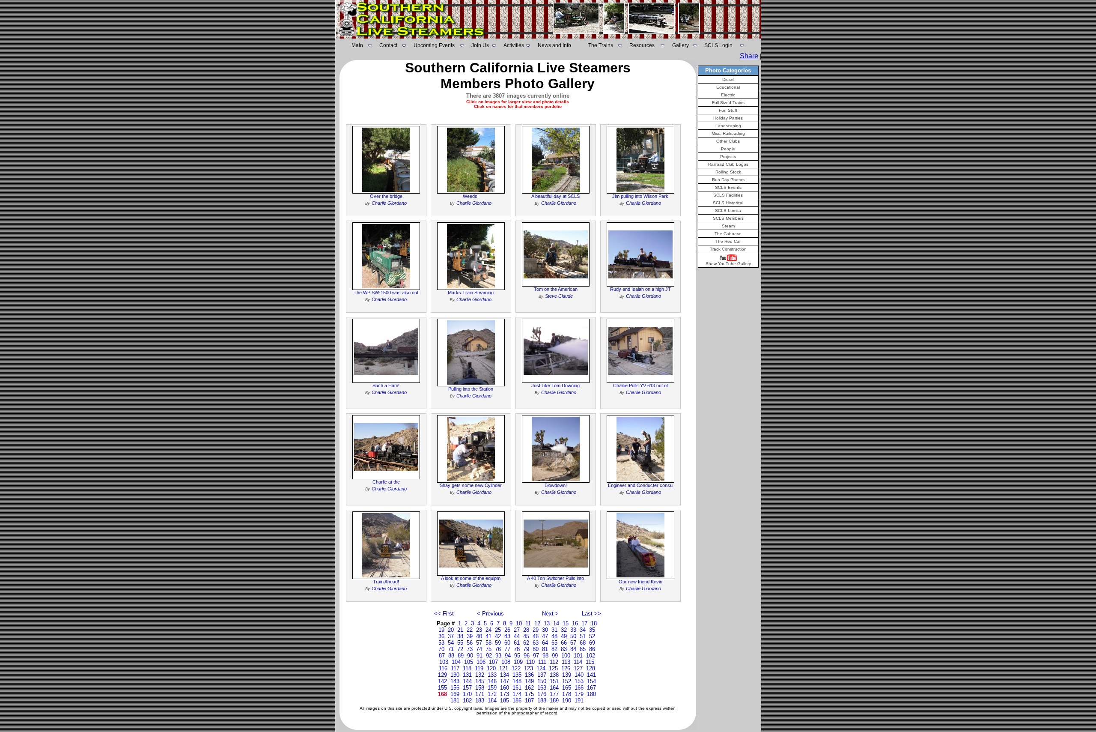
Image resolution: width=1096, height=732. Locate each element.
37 (451, 636)
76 (498, 649)
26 (507, 630)
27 (517, 630)
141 (591, 675)
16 (575, 623)
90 (470, 655)
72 (460, 649)
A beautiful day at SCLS (555, 196)
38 (460, 636)
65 (554, 642)
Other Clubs (728, 141)
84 (573, 649)
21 (460, 630)
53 (441, 642)
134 (504, 675)
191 (579, 700)
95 (517, 655)
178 (566, 694)
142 (442, 681)
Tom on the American (556, 289)
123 (528, 668)
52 (592, 636)
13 (547, 623)
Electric (728, 95)
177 (554, 694)
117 (455, 668)
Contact (388, 45)
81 (545, 649)
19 (441, 630)
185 (504, 700)
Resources (642, 45)
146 (492, 681)
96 (527, 655)
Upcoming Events (434, 45)
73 (470, 649)
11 (528, 623)
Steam (728, 226)
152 (566, 681)
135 (516, 675)
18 (594, 623)
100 (565, 655)
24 (488, 630)
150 (541, 681)
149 (529, 681)
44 (517, 636)
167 (591, 687)
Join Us (480, 45)
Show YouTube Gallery (728, 263)
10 (519, 623)
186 (516, 700)
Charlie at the (386, 481)
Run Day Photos (728, 179)
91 (479, 655)
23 (479, 630)
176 (541, 694)
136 (529, 675)
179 (579, 694)
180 (591, 694)
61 (517, 642)
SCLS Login (718, 45)
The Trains (600, 45)
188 (541, 700)
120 (491, 668)
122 (516, 668)
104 (456, 662)
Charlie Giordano (389, 203)
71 (451, 649)
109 (518, 662)
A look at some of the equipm (470, 578)
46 (536, 636)
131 (467, 675)
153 (579, 681)
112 (554, 662)
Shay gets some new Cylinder (471, 485)
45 (526, 636)
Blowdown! (556, 485)
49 (564, 636)
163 (541, 687)
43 (507, 636)
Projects (728, 156)
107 (493, 662)
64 (545, 642)
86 (592, 649)
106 (481, 662)
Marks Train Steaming (471, 292)
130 (454, 675)
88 (451, 655)
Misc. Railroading (728, 133)
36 (441, 636)
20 (451, 630)
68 (583, 642)
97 (536, 655)
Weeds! (471, 196)
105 (468, 662)
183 (479, 700)
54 (451, 642)
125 (553, 668)
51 (583, 636)
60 (507, 642)
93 (498, 655)
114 (578, 662)
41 (488, 636)
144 (467, 681)
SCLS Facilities (728, 195)
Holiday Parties (728, 118)
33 (573, 630)
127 (578, 668)
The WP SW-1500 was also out (386, 292)
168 (442, 694)
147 (504, 681)
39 (470, 636)
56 (470, 642)
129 (442, 675)
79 (526, 649)
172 (492, 694)
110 (530, 662)
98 (545, 655)
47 (545, 636)
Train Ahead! (386, 581)
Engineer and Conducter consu (640, 485)
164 (554, 687)
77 (507, 649)
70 (441, 649)
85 (583, 649)
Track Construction (728, 249)
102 (590, 655)
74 (479, 649)
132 (479, 675)
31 (554, 630)
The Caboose (728, 233)
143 (454, 681)
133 (492, 675)
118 (467, 668)
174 (516, 694)
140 (579, 675)
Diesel (728, 79)
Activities (513, 45)
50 (573, 636)
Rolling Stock (728, 172)
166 (579, 687)
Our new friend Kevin (640, 581)
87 (442, 655)
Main (357, 45)
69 (592, 642)
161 (516, 687)
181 (454, 700)
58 (488, 642)
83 (564, 649)
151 (554, 681)
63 (536, 642)
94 (508, 655)
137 (541, 675)
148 (516, 681)
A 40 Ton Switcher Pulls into (555, 578)
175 (529, 694)
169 (454, 694)
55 (460, 642)
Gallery (680, 45)
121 (503, 668)
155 (442, 687)
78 (517, 649)
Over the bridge (386, 196)
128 (590, 668)
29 (536, 630)
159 (492, 687)
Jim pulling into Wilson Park (640, 196)
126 (565, 668)
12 (537, 623)
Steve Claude (559, 296)
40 (479, 636)
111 (542, 662)
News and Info (554, 45)
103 (443, 662)
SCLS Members (728, 218)
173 (504, 694)
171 (479, 694)
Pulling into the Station (470, 388)
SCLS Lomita (728, 210)
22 (470, 630)
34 (583, 630)
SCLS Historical (728, 202)
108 (505, 662)
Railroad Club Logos (728, 164)
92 (489, 655)
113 (566, 662)
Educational (728, 87)
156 (454, 687)
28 (526, 630)
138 (554, 675)
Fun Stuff (728, 110)
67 (573, 642)
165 (566, 687)
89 (461, 655)
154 (591, 681)
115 (590, 662)
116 (443, 668)
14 (556, 623)
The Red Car (728, 241)
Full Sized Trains (728, 102)
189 (554, 700)
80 (536, 649)
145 (479, 681)
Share (749, 56)
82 (554, 649)
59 (498, 642)
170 (467, 694)
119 (479, 668)
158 (479, 687)
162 (529, 687)
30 (545, 630)
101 (578, 655)
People (728, 148)
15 (566, 623)
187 (529, 700)
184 (492, 700)
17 (584, 623)
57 (479, 642)
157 (467, 687)
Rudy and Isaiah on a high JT (640, 289)
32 (564, 630)
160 (504, 687)
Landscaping (728, 125)
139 (566, 675)
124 (540, 668)
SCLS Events (728, 187)
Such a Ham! (385, 385)
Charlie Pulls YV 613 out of (640, 385)
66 (564, 642)
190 (566, 700)
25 (498, 630)
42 (498, 636)
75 (488, 649)
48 (554, 636)
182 (467, 700)
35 (592, 630)
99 (555, 655)
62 (526, 642)
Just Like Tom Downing (555, 385)
